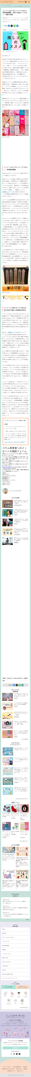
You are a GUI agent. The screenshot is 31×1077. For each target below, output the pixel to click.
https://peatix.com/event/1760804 (14, 442)
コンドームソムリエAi (13, 29)
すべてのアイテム (24, 840)
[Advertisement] (15, 151)
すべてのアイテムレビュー (22, 798)
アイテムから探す (8, 986)
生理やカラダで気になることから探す (23, 987)
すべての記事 (25, 739)
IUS (18, 332)
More (27, 919)
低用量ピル (5, 191)
